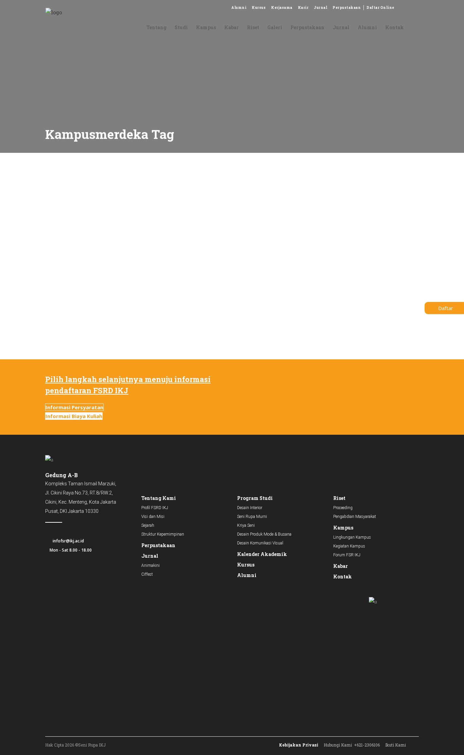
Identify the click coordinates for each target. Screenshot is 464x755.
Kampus (343, 527)
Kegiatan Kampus (349, 546)
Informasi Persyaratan (74, 407)
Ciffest (147, 574)
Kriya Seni (246, 525)
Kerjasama (281, 7)
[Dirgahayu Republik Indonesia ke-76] (100, 206)
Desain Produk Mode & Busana (264, 534)
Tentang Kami (158, 498)
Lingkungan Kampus (352, 537)
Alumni (238, 7)
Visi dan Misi (152, 516)
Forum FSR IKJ (346, 555)
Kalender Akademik (262, 554)
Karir (303, 7)
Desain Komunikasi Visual (260, 543)
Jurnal (320, 7)
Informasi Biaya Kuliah (74, 416)
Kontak (342, 576)
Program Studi (255, 498)
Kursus (259, 7)
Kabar (340, 566)
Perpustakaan (347, 7)
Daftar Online (380, 7)
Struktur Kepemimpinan (162, 534)
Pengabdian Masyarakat (354, 516)
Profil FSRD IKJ (154, 507)
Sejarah (147, 525)
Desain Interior (249, 507)
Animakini (150, 565)
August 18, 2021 (57, 246)
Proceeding (343, 507)
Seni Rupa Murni (252, 516)
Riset (339, 498)
